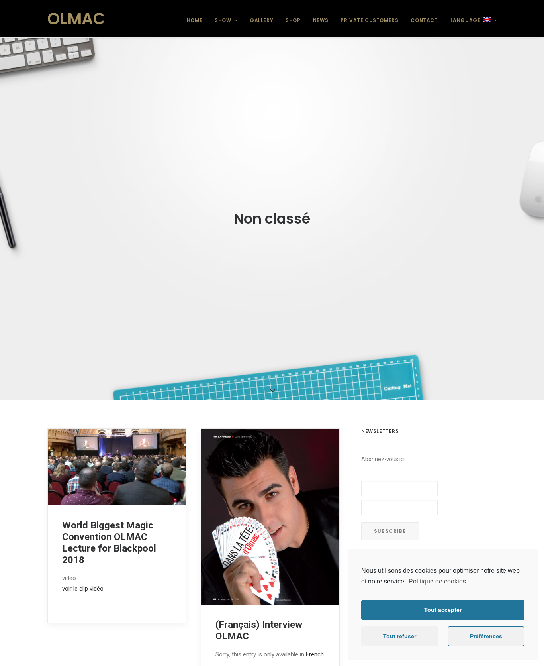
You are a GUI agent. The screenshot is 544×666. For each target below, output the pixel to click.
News (320, 20)
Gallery (261, 20)
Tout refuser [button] (399, 636)
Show (223, 20)
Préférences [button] (486, 636)
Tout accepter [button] (443, 610)
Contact (424, 20)
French (315, 654)
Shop (293, 20)
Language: (466, 20)
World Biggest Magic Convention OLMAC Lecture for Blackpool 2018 (109, 542)
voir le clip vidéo (83, 588)
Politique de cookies (437, 581)
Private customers (369, 20)
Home (194, 20)
